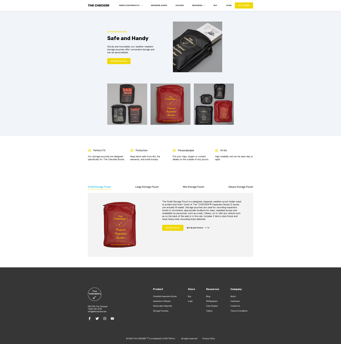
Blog (208, 296)
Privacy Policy (209, 338)
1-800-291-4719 (95, 309)
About (233, 296)
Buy (189, 296)
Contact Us (235, 306)
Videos (209, 311)
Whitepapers (212, 301)
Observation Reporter (162, 306)
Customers (235, 301)
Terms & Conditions (238, 311)
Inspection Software (162, 301)
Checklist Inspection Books (165, 296)
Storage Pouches (160, 311)
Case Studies (212, 306)
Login (190, 301)
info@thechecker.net (97, 311)
